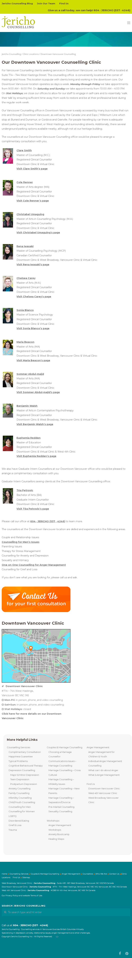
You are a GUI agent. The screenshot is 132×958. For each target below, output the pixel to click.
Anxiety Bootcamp (58, 834)
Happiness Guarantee (21, 756)
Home (4, 874)
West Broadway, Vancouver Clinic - (18, 883)
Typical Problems (18, 761)
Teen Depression (19, 779)
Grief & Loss (15, 825)
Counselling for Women (22, 811)
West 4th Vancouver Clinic (102, 793)
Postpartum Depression (23, 784)
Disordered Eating (19, 820)
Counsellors (88, 874)
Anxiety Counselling (19, 788)
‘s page (32, 168)
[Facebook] (120, 953)
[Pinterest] (126, 953)
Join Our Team (46, 3)
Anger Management (98, 747)
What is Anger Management (104, 774)
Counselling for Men (20, 807)
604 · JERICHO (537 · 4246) (112, 10)
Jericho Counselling (11, 54)
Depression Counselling (22, 770)
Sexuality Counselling (60, 811)
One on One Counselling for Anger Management (34, 564)
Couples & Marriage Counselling (64, 747)
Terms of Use (36, 895)
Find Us (64, 3)
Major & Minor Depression (24, 774)
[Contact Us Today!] (36, 611)
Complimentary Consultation (25, 752)
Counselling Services (18, 747)
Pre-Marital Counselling (61, 807)
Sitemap (26, 877)
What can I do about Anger (103, 770)
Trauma (13, 829)
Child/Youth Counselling (22, 802)
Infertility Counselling (20, 797)
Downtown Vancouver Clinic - (16, 887)
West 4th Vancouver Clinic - (15, 890)
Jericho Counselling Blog (17, 3)
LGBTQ (12, 816)
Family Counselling (19, 793)
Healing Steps (56, 839)
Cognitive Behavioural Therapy (26, 765)
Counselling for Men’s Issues (20, 542)
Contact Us (114, 874)
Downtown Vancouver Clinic (104, 788)
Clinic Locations (31, 54)
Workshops (53, 820)
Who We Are (101, 874)
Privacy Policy (12, 895)
